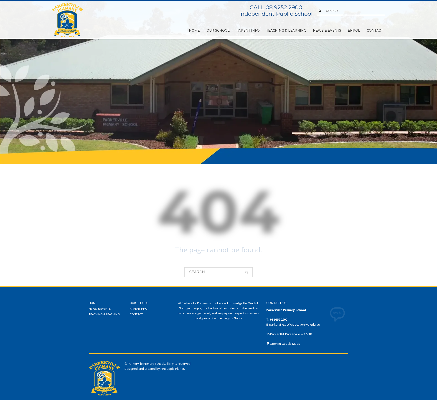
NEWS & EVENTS (100, 308)
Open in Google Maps (284, 344)
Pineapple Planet (172, 369)
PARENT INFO (138, 308)
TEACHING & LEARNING (104, 314)
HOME (93, 303)
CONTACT (136, 314)
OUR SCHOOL (139, 303)
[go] (320, 11)
